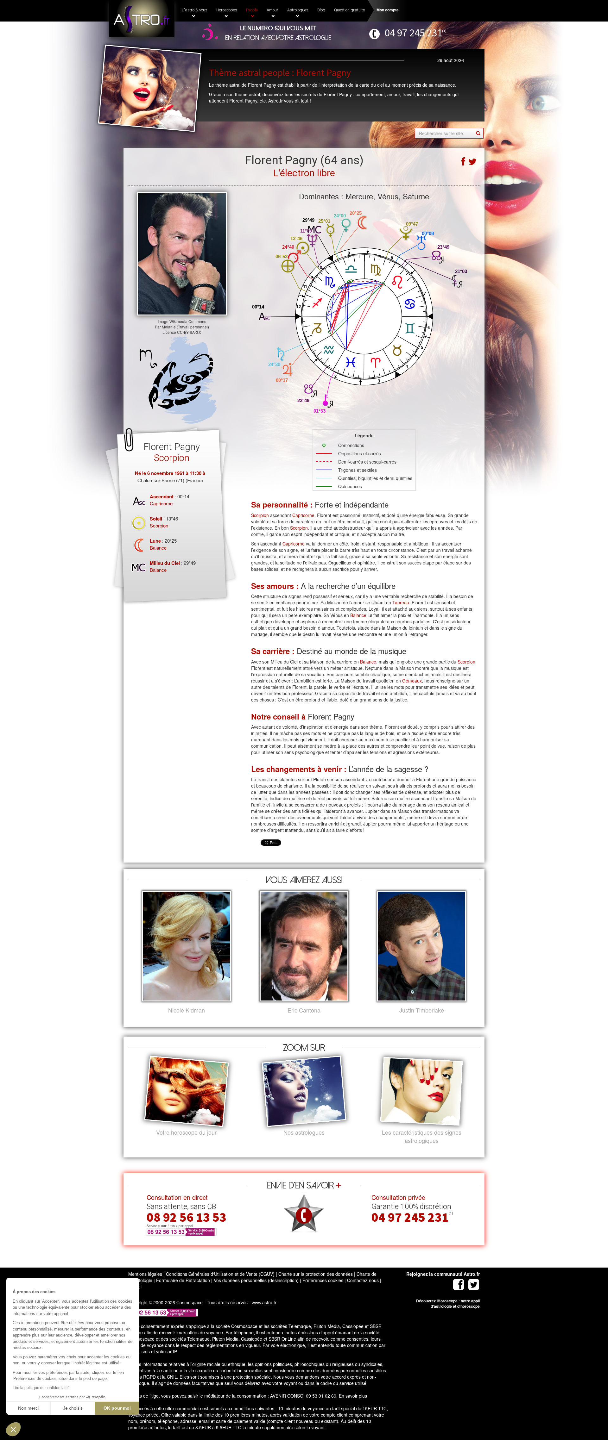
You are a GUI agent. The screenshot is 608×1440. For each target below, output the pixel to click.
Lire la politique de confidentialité (41, 1388)
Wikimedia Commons (187, 321)
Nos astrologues (304, 1132)
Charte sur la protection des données (315, 1274)
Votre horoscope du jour (186, 1132)
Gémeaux (412, 680)
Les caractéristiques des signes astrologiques (421, 1136)
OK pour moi (117, 1408)
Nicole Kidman (186, 1010)
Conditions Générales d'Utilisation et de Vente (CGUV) (220, 1274)
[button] (13, 1429)
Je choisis (73, 1408)
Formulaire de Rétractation (183, 1280)
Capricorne (161, 503)
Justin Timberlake (421, 1010)
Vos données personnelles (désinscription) (256, 1280)
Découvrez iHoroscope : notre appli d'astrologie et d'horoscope (448, 1303)
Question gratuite (349, 10)
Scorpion (159, 525)
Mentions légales (145, 1274)
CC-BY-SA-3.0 (189, 332)
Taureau (400, 602)
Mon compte (388, 10)
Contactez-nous (363, 1280)
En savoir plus (353, 1396)
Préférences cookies (322, 1280)
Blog (321, 10)
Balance (158, 547)
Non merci (28, 1408)
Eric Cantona (304, 1010)
